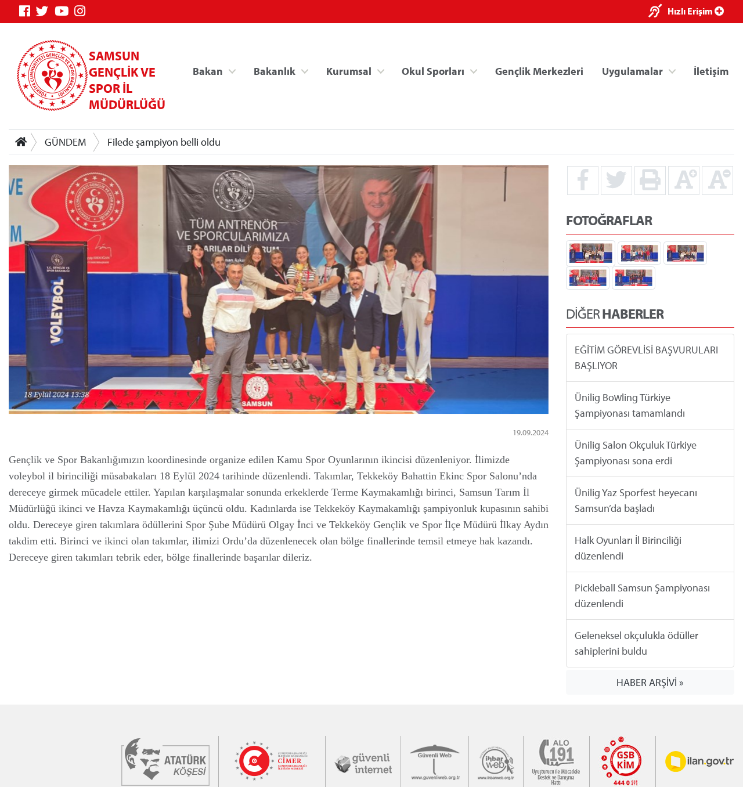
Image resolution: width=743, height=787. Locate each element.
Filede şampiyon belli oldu (164, 142)
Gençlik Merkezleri (539, 70)
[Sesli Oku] (658, 12)
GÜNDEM (65, 142)
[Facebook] (27, 11)
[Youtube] (64, 11)
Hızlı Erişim (691, 11)
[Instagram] (82, 11)
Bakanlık (274, 70)
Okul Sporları (433, 70)
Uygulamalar (632, 70)
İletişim (711, 70)
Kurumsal (349, 70)
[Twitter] (45, 11)
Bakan (208, 70)
